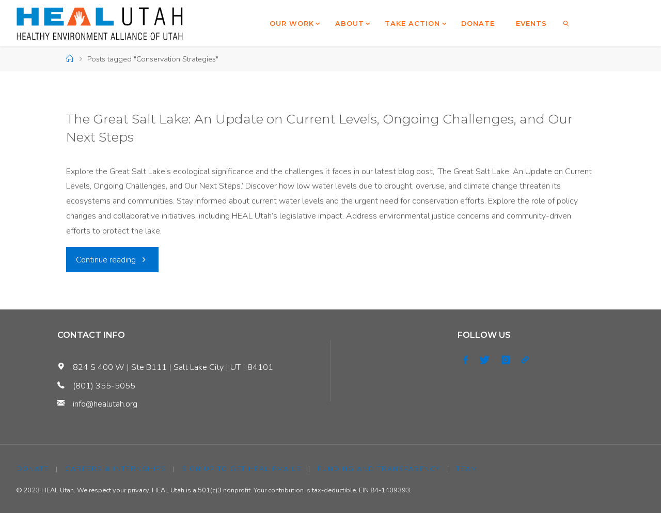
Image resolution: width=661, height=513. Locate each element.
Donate (33, 469)
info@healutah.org (105, 404)
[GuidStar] (524, 360)
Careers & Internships (115, 469)
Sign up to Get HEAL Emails (242, 469)
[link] (566, 23)
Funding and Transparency (379, 469)
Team (467, 469)
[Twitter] (484, 360)
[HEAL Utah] (99, 23)
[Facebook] (466, 360)
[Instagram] (505, 360)
